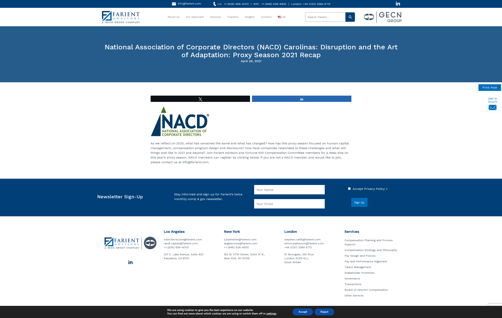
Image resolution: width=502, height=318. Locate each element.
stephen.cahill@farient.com (302, 239)
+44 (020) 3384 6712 (316, 3)
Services (215, 16)
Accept (302, 312)
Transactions (353, 284)
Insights (250, 16)
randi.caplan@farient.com (181, 243)
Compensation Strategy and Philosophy (371, 250)
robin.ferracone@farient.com (183, 239)
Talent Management (358, 267)
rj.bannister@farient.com (240, 239)
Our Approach (195, 16)
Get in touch (492, 100)
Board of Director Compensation (366, 289)
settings (271, 313)
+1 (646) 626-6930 (273, 3)
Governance (352, 278)
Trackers (232, 16)
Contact (266, 16)
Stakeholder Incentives (360, 272)
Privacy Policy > (376, 189)
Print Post (489, 87)
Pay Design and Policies (360, 255)
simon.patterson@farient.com (304, 243)
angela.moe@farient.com (240, 243)
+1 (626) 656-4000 (236, 3)
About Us (173, 16)
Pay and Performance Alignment (366, 261)
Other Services (354, 295)
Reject (324, 312)
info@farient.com (189, 3)
